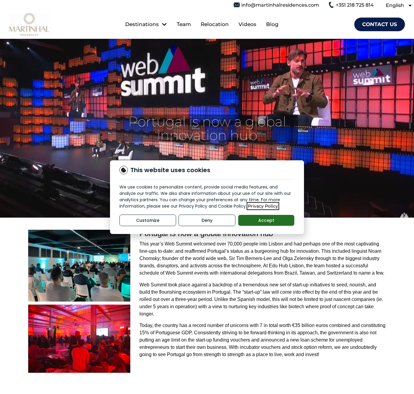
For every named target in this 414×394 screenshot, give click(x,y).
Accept (266, 220)
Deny (207, 220)
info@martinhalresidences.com (280, 5)
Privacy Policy (263, 206)
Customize (147, 220)
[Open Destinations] (163, 24)
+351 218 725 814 (355, 5)
